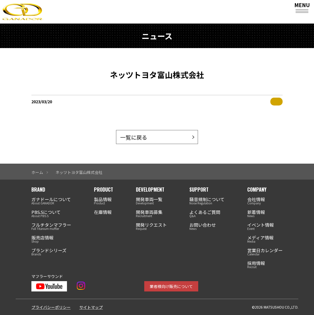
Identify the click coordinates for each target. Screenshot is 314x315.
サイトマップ (91, 307)
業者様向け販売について (171, 286)
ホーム (37, 172)
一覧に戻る (133, 137)
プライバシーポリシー (51, 307)
